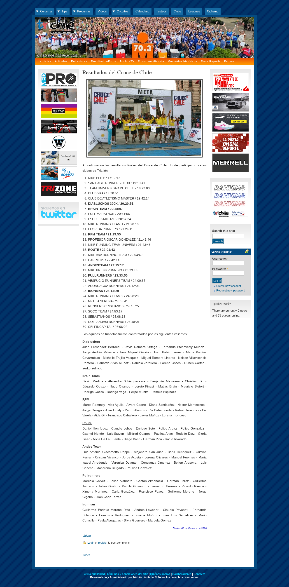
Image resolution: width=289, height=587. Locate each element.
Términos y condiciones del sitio (127, 574)
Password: (220, 269)
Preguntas (84, 11)
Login (90, 542)
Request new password (230, 290)
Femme (229, 61)
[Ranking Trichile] (230, 217)
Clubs (177, 11)
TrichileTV (127, 61)
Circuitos (122, 11)
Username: (220, 259)
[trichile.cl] (144, 37)
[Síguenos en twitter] (59, 217)
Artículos (61, 61)
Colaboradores (181, 574)
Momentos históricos (182, 61)
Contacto (199, 574)
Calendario (142, 11)
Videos (102, 11)
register (102, 542)
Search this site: (223, 230)
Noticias (45, 61)
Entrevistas (79, 61)
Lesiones (194, 11)
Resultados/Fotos (103, 61)
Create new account (228, 286)
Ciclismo (212, 11)
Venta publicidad (94, 574)
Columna (46, 11)
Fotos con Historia (151, 61)
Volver (86, 536)
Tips (64, 11)
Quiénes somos (160, 574)
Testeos (161, 11)
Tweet (86, 555)
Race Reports (211, 61)
